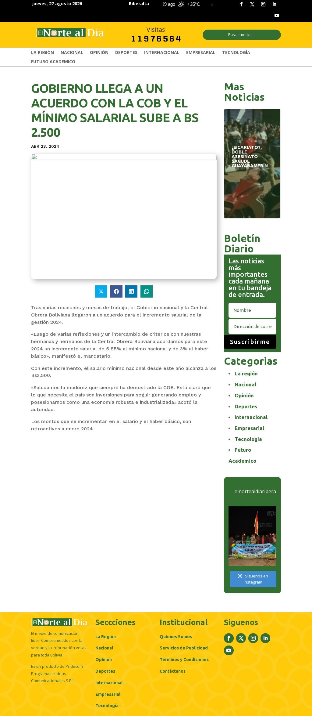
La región (42, 52)
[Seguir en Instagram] (263, 4)
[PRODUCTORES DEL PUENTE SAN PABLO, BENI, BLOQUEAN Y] (252, 536)
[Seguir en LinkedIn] (274, 4)
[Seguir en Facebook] (241, 4)
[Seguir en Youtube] (276, 15)
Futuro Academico (53, 62)
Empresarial (200, 52)
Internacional (161, 52)
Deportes (126, 52)
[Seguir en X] (252, 4)
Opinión (99, 52)
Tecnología (236, 52)
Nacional (72, 52)
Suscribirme (250, 341)
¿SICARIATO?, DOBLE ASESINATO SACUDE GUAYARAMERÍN (252, 157)
